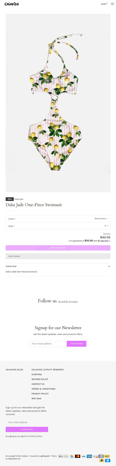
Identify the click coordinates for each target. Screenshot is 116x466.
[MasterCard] (77, 457)
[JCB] (101, 457)
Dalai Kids (18, 199)
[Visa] (83, 457)
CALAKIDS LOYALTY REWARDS (48, 369)
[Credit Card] (71, 457)
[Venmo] (107, 461)
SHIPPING (37, 374)
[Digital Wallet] (63, 457)
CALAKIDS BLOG (14, 369)
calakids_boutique (68, 301)
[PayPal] (107, 457)
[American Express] (89, 457)
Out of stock (58, 248)
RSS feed (36, 398)
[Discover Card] (95, 457)
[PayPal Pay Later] (102, 461)
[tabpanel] (58, 103)
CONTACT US (38, 384)
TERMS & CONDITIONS (43, 388)
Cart (104, 4)
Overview (11, 266)
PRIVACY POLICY (40, 393)
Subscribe (76, 343)
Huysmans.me (14, 459)
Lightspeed (45, 456)
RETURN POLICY (40, 379)
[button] (89, 240)
